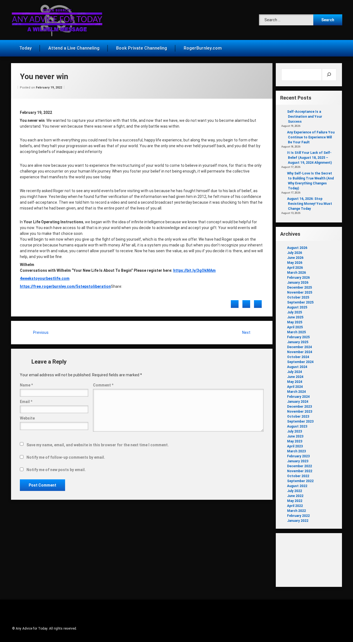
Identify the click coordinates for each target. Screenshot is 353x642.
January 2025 (297, 342)
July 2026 (294, 253)
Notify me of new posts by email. (56, 470)
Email (26, 401)
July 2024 (294, 372)
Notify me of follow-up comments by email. (65, 457)
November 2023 (299, 411)
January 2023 (297, 461)
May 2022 (294, 501)
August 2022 (297, 486)
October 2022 (298, 476)
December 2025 (299, 287)
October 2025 (298, 297)
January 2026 (297, 282)
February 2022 (298, 516)
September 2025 (300, 302)
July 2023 (294, 431)
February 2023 (298, 456)
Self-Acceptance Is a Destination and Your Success (304, 116)
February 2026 (298, 278)
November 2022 (299, 471)
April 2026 (295, 268)
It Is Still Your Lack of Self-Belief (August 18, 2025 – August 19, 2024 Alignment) (309, 158)
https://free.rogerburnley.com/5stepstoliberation (65, 286)
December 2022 (299, 466)
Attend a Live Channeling (74, 48)
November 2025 (299, 292)
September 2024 (300, 362)
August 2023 (297, 426)
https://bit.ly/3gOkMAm (194, 270)
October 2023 (298, 416)
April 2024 (295, 387)
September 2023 (300, 421)
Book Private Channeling (141, 48)
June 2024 (295, 377)
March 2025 (296, 332)
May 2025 (294, 322)
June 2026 (295, 258)
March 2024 (296, 392)
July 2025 (294, 312)
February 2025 (298, 337)
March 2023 (296, 451)
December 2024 (299, 347)
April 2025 (295, 327)
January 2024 (297, 402)
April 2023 (295, 446)
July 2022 (294, 491)
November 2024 (299, 352)
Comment (103, 385)
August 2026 (297, 248)
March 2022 (296, 511)
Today (25, 48)
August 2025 (297, 307)
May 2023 (294, 441)
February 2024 (298, 397)
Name (26, 385)
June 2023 (295, 436)
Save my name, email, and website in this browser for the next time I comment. (97, 445)
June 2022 (295, 496)
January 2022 (297, 521)
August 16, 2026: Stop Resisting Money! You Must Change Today (309, 204)
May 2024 (294, 382)
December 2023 (299, 407)
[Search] (329, 75)
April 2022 (295, 506)
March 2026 (296, 273)
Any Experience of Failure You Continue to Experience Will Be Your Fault (311, 137)
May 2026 (294, 263)
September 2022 (300, 481)
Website (27, 418)
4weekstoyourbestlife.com (44, 278)
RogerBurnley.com (203, 48)
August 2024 (297, 367)
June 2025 (295, 317)
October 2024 (298, 357)
